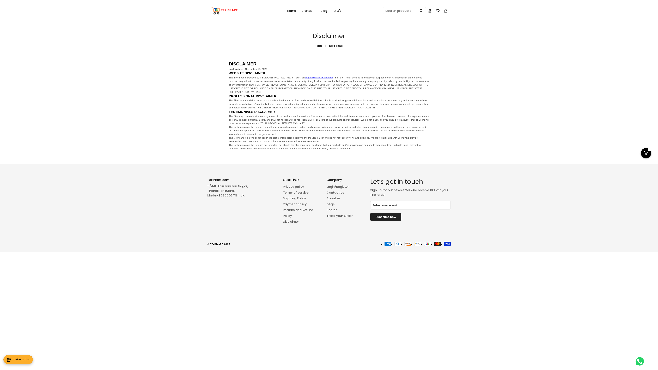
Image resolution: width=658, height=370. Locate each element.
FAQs (331, 204)
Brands (307, 11)
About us (334, 198)
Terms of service (296, 192)
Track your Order (340, 216)
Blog (324, 11)
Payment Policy (295, 204)
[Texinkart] (224, 11)
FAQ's (337, 11)
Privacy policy (293, 186)
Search (332, 210)
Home (291, 11)
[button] (646, 153)
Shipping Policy (294, 198)
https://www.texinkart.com (319, 77)
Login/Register (338, 186)
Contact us (335, 192)
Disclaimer (291, 221)
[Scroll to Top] (651, 351)
